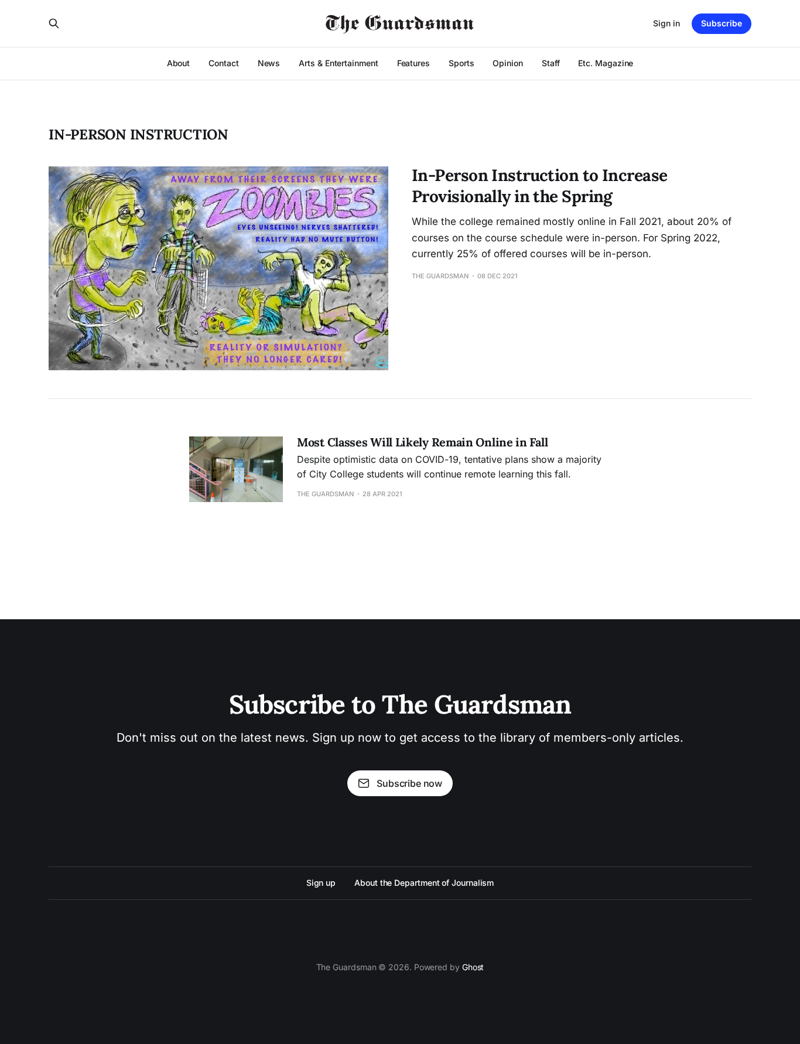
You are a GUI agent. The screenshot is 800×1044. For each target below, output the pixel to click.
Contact (223, 63)
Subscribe (721, 23)
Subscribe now (409, 783)
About (178, 63)
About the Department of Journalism (424, 883)
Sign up (321, 883)
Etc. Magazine (605, 63)
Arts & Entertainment (338, 63)
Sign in (666, 23)
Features (413, 63)
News (269, 63)
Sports (461, 63)
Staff (551, 63)
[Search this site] (54, 23)
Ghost (473, 967)
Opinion (507, 63)
